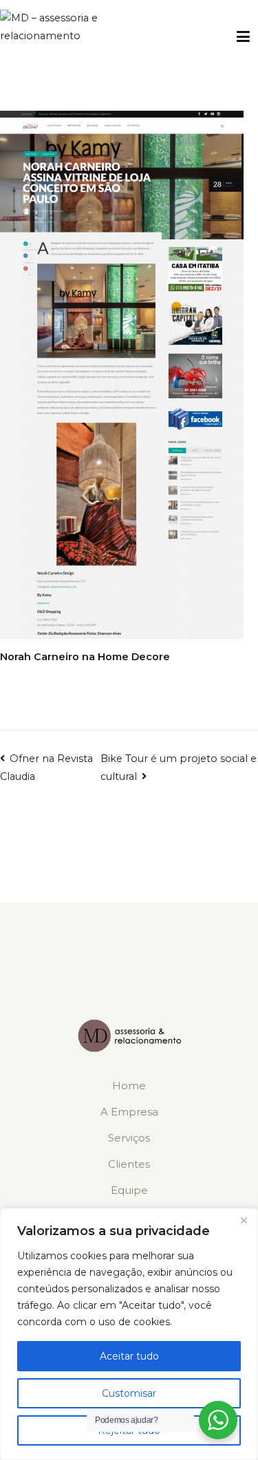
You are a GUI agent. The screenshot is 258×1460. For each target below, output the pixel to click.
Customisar (129, 1393)
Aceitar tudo (129, 1356)
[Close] (243, 1220)
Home (129, 1085)
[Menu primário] (243, 37)
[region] (129, 1334)
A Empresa (129, 1111)
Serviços (129, 1137)
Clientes (129, 1163)
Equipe (129, 1190)
